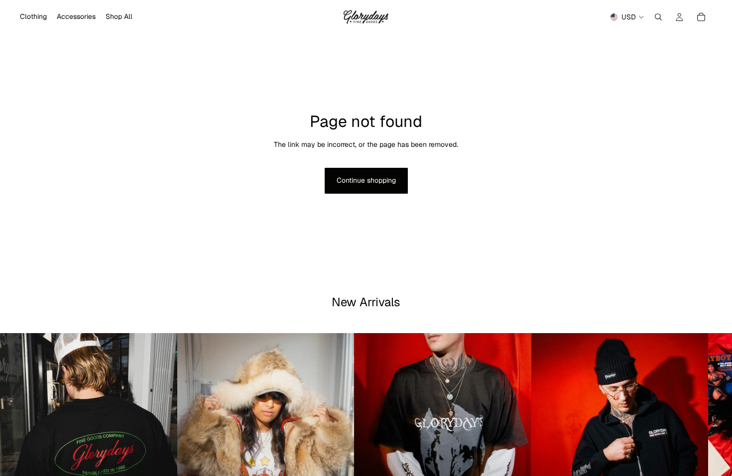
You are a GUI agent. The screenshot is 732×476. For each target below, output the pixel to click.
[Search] (658, 17)
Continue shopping (366, 180)
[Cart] (701, 17)
